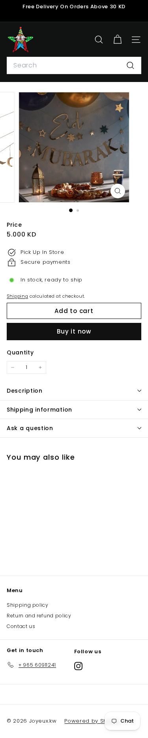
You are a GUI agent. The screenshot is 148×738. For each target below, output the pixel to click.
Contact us (21, 626)
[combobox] (74, 65)
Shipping (17, 296)
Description (25, 391)
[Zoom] (118, 191)
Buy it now (74, 331)
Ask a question (30, 428)
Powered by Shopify (92, 721)
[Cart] (117, 39)
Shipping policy (28, 605)
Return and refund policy (39, 615)
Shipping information (39, 410)
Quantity (20, 352)
